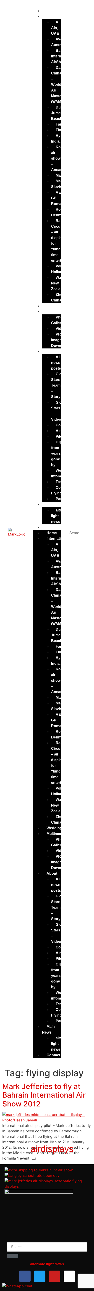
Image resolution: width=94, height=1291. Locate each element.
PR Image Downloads (61, 340)
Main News (48, 1029)
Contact (53, 1055)
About (47, 351)
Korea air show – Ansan (58, 158)
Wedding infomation (61, 473)
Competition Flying (64, 490)
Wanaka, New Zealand (60, 283)
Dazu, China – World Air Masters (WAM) (58, 85)
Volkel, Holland (59, 269)
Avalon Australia (59, 42)
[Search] (12, 1256)
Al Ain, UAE (55, 27)
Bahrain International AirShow (62, 56)
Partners (63, 499)
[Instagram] (69, 1276)
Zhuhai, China (60, 297)
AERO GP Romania (59, 198)
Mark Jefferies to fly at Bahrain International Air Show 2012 (44, 1095)
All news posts (56, 362)
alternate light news (61, 515)
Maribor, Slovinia (60, 184)
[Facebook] (25, 1276)
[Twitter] (39, 1276)
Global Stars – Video (59, 410)
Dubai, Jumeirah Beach (59, 113)
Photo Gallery (58, 320)
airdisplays (52, 1149)
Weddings (51, 306)
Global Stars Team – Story (59, 385)
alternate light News (47, 1264)
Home (47, 11)
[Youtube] (54, 1276)
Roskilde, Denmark (61, 212)
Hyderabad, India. (63, 138)
